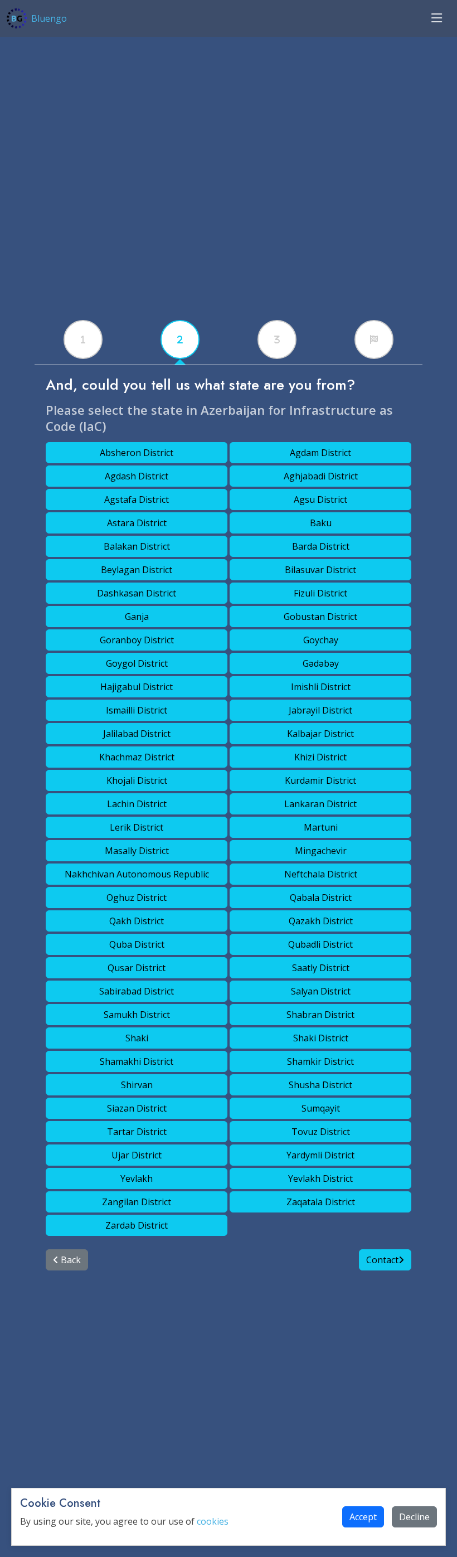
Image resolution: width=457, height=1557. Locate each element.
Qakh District (136, 921)
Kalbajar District (320, 733)
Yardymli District (320, 1155)
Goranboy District (137, 640)
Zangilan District (136, 1202)
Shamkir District (320, 1061)
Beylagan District (136, 570)
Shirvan (137, 1085)
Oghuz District (136, 897)
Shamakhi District (136, 1061)
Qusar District (137, 968)
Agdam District (320, 453)
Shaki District (320, 1038)
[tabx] (83, 339)
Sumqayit (321, 1108)
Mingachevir (321, 851)
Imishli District (321, 687)
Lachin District (137, 804)
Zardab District (136, 1225)
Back (70, 1260)
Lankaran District (320, 804)
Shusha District (320, 1085)
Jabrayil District (320, 710)
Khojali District (136, 780)
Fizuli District (320, 593)
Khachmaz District (136, 757)
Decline (414, 1517)
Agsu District (320, 499)
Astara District (137, 523)
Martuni (321, 827)
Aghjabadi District (321, 476)
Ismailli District (136, 710)
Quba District (136, 944)
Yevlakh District (320, 1178)
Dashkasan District (136, 593)
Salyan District (321, 991)
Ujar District (136, 1155)
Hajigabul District (136, 687)
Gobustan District (320, 616)
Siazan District (137, 1108)
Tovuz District (320, 1132)
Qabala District (321, 897)
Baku (321, 523)
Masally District (137, 851)
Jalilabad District (137, 733)
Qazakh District (321, 921)
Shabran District (320, 1014)
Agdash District (136, 476)
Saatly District (320, 968)
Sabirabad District (136, 991)
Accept (363, 1517)
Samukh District (137, 1014)
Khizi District (320, 757)
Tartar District (137, 1132)
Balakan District (137, 546)
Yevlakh (136, 1178)
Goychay (320, 640)
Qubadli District (320, 944)
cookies (213, 1521)
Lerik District (136, 827)
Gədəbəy (321, 663)
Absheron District (136, 453)
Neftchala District (320, 874)
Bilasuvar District (320, 570)
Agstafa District (136, 499)
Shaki (136, 1038)
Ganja (137, 616)
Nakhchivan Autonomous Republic (137, 874)
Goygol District (137, 663)
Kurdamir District (320, 780)
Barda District (320, 546)
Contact (382, 1260)
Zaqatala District (320, 1202)
